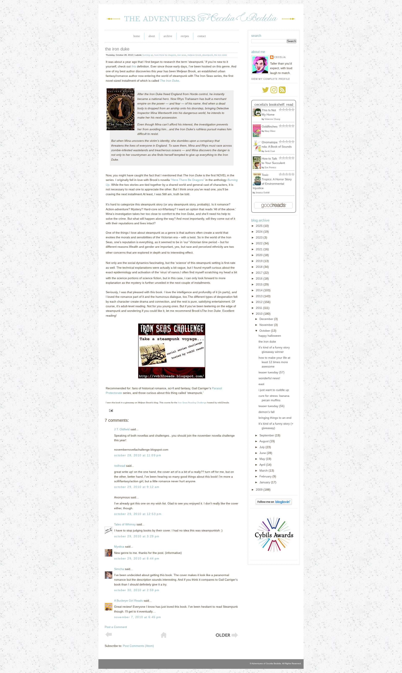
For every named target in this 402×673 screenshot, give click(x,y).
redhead (119, 465)
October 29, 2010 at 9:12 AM (137, 487)
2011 (259, 307)
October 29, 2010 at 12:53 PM (137, 514)
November (266, 324)
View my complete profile (270, 79)
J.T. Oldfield (122, 429)
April (262, 464)
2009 (259, 489)
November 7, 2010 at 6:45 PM (137, 617)
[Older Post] (226, 637)
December (266, 319)
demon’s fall (266, 412)
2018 (259, 266)
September (267, 435)
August (264, 441)
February (265, 476)
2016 (259, 278)
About (151, 36)
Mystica (119, 546)
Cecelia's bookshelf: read (273, 105)
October (265, 330)
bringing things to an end (275, 417)
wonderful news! (269, 378)
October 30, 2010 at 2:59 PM (137, 590)
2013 (259, 296)
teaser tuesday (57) (272, 372)
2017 (259, 272)
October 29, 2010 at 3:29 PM (137, 536)
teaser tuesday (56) (272, 406)
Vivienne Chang (272, 119)
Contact (201, 36)
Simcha (119, 569)
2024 (259, 231)
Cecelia (280, 57)
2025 (259, 225)
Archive (168, 36)
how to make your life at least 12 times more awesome (274, 362)
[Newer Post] (109, 636)
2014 (259, 290)
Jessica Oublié (263, 192)
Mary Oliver (270, 131)
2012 (259, 302)
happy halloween (270, 335)
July (262, 447)
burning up (148, 55)
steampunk (207, 55)
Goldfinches (269, 126)
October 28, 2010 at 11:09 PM (137, 455)
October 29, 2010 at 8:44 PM (137, 558)
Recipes (185, 36)
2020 (259, 255)
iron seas (181, 55)
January (265, 482)
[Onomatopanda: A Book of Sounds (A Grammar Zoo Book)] (258, 150)
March (264, 470)
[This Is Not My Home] (258, 115)
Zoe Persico (270, 167)
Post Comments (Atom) (138, 645)
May (262, 458)
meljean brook (194, 55)
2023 (259, 237)
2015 (259, 284)
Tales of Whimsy (125, 524)
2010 (259, 313)
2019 (259, 261)
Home (136, 36)
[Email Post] (110, 410)
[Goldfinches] (258, 136)
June (263, 453)
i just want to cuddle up (274, 390)
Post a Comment (116, 627)
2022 (259, 243)
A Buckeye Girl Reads (128, 600)
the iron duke (117, 49)
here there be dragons (165, 55)
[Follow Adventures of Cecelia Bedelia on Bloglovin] (274, 503)
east (261, 384)
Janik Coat (270, 151)
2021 (259, 249)
